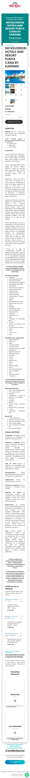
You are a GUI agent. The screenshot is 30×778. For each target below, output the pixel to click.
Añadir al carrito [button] (21, 602)
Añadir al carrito (14, 122)
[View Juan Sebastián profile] (15, 724)
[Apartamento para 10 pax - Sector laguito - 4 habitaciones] (21, 633)
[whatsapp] (15, 701)
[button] (15, 762)
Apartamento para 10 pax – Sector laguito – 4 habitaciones (14, 640)
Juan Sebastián (15, 726)
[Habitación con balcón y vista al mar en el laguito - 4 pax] (21, 616)
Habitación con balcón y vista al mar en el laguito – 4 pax (14, 623)
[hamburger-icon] (25, 12)
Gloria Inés (15, 694)
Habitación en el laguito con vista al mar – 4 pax (13, 606)
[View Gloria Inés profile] (15, 692)
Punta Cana (15, 38)
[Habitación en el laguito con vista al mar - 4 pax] (21, 599)
